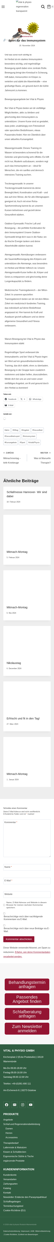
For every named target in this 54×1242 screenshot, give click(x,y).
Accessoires (12, 1137)
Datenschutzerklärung (11, 1231)
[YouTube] (30, 1104)
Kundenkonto (9, 1175)
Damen (9, 1128)
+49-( (21, 1083)
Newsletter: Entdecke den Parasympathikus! (25, 1197)
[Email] (14, 1104)
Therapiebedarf (10, 1143)
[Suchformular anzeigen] (43, 7)
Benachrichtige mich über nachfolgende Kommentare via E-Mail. (23, 918)
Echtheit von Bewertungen (28, 1234)
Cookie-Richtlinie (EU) (14, 1210)
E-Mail (8, 880)
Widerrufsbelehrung (42, 1231)
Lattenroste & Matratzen (15, 1147)
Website (8, 894)
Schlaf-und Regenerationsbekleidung (21, 1124)
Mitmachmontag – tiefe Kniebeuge (12, 458)
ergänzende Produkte (14, 1161)
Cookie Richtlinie (10, 1234)
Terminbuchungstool (13, 1206)
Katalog (7, 1188)
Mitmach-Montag (17, 551)
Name (8, 867)
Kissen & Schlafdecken (14, 1152)
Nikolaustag (14, 662)
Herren (9, 1133)
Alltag (15, 430)
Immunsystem (29, 436)
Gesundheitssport (12, 436)
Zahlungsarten (10, 1184)
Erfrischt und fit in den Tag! (23, 718)
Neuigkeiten (27, 36)
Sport (22, 442)
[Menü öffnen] (3, 6)
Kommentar (10, 822)
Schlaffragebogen (12, 1201)
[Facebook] (6, 1104)
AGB (32, 1231)
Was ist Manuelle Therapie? (42, 458)
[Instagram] (22, 1104)
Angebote (8, 1120)
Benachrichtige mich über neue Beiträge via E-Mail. (26, 930)
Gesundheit (37, 430)
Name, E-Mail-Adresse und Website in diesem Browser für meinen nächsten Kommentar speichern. (26, 905)
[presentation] (27, 530)
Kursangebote (11, 442)
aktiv (7, 430)
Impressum (25, 1231)
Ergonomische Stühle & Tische (18, 1156)
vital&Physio (33, 442)
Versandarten (9, 1179)
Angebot (25, 430)
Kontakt (7, 1193)
